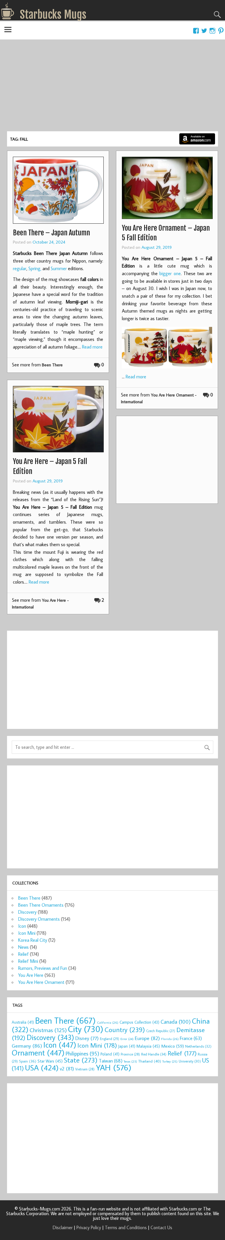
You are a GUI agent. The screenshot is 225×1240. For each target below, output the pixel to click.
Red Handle (153, 1054)
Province (130, 1054)
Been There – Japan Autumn (51, 232)
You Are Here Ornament (41, 982)
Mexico (172, 1046)
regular (19, 268)
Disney (87, 1038)
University (190, 1061)
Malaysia (148, 1046)
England (109, 1039)
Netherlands (198, 1046)
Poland (110, 1054)
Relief (23, 954)
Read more (92, 347)
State (81, 1059)
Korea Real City (32, 940)
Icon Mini (26, 933)
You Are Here (30, 975)
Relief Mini (28, 961)
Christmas (48, 1030)
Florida (170, 1039)
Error (127, 1039)
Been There (52, 365)
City (85, 1028)
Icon (22, 926)
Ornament (38, 1053)
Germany (27, 1045)
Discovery (27, 912)
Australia (23, 1022)
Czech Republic (160, 1031)
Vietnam (85, 1069)
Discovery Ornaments (39, 919)
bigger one (169, 273)
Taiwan (110, 1061)
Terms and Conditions (126, 1227)
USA (42, 1067)
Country (125, 1029)
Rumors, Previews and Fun (42, 968)
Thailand (149, 1061)
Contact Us (161, 1227)
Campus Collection (139, 1022)
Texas (130, 1061)
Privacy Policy (88, 1227)
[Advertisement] (112, 87)
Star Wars (50, 1061)
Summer (59, 268)
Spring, (35, 268)
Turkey (170, 1061)
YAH (113, 1067)
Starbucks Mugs (53, 14)
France (191, 1038)
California (107, 1022)
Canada (176, 1021)
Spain (27, 1061)
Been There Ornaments (41, 905)
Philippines (82, 1053)
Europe (147, 1038)
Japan (126, 1046)
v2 (67, 1068)
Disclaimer (63, 1227)
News (23, 947)
